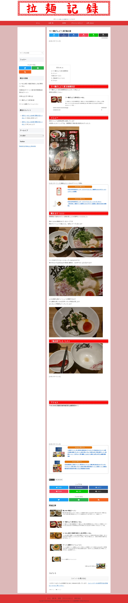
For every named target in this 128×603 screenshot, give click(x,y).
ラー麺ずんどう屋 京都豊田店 (60, 71)
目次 (57, 67)
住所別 (59, 598)
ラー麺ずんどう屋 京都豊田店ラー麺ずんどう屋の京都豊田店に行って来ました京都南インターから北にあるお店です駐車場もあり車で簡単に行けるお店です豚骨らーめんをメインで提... (84, 103)
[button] (42, 53)
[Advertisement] (78, 52)
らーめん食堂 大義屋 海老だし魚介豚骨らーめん (31, 85)
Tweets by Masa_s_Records (27, 146)
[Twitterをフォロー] (58, 499)
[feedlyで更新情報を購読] (78, 499)
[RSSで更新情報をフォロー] (98, 499)
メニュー (54, 73)
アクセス (54, 80)
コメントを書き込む (78, 578)
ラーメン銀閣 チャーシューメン (28, 104)
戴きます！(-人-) (56, 75)
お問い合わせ (77, 598)
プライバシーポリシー (67, 598)
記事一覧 (54, 598)
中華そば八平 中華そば (26, 96)
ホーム (49, 598)
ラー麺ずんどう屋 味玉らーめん (74, 97)
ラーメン (52, 479)
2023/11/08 (104, 108)
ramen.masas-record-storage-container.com (61, 108)
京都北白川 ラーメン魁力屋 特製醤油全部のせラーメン (31, 91)
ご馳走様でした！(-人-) (58, 78)
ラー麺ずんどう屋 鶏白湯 (26, 100)
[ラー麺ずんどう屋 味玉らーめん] (56, 100)
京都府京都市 (59, 479)
